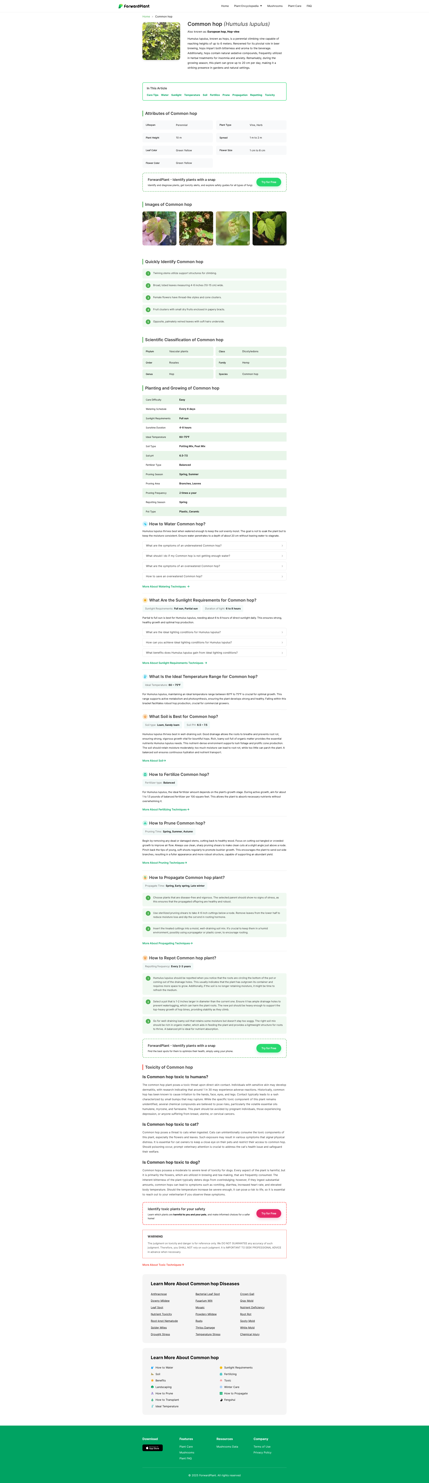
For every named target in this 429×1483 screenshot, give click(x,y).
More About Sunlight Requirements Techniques (174, 663)
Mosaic (200, 1307)
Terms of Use (262, 1446)
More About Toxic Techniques (163, 1264)
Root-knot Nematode (164, 1320)
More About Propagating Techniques (167, 943)
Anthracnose (159, 1294)
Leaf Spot (157, 1307)
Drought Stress (160, 1334)
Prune (226, 95)
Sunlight (176, 95)
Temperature (192, 95)
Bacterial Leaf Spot (208, 1294)
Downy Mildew (160, 1300)
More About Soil (154, 760)
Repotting (256, 95)
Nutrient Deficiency (252, 1307)
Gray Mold (246, 1300)
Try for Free (268, 182)
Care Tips (152, 95)
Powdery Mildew (206, 1314)
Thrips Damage (205, 1327)
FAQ (309, 6)
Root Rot (245, 1314)
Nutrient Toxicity (161, 1314)
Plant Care (294, 6)
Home (225, 6)
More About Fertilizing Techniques (166, 809)
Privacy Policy (262, 1452)
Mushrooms (275, 6)
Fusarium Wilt (204, 1300)
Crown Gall (247, 1294)
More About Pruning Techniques (164, 862)
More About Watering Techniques (166, 586)
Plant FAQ (185, 1458)
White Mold (247, 1327)
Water (165, 95)
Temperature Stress (208, 1334)
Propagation (240, 95)
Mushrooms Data (227, 1446)
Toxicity (270, 95)
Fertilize (215, 95)
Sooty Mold (247, 1320)
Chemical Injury (250, 1334)
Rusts (199, 1320)
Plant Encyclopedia (248, 6)
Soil (205, 95)
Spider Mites (159, 1327)
